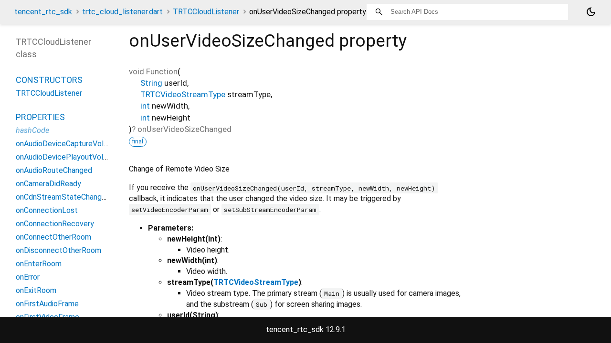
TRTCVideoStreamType (182, 94)
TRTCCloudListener (206, 11)
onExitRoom (36, 290)
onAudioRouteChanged (54, 170)
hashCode (32, 130)
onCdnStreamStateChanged (63, 197)
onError (28, 277)
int (145, 106)
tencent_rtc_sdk (43, 11)
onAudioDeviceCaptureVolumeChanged (81, 143)
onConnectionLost (47, 210)
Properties (40, 117)
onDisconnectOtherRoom (58, 250)
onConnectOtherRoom (53, 237)
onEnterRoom (39, 263)
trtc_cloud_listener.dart (122, 11)
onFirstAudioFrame (47, 303)
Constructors (49, 80)
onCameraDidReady (48, 183)
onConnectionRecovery (55, 223)
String (151, 83)
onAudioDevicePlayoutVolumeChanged (81, 156)
